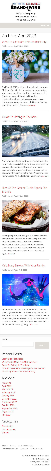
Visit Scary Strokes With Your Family (23, 265)
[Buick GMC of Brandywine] (25, 6)
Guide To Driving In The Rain (19, 117)
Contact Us (36, 448)
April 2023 (6, 386)
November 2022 (9, 402)
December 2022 (9, 398)
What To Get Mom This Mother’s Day (24, 42)
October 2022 (8, 405)
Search (4, 339)
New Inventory (25, 445)
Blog (12, 445)
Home (5, 445)
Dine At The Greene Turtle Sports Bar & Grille (23, 368)
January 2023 (8, 395)
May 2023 (6, 383)
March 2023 (7, 389)
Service (24, 448)
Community (7, 426)
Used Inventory (10, 448)
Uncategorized (8, 429)
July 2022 (6, 414)
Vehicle (5, 432)
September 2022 (9, 408)
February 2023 (8, 392)
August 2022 (7, 411)
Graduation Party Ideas (12, 358)
